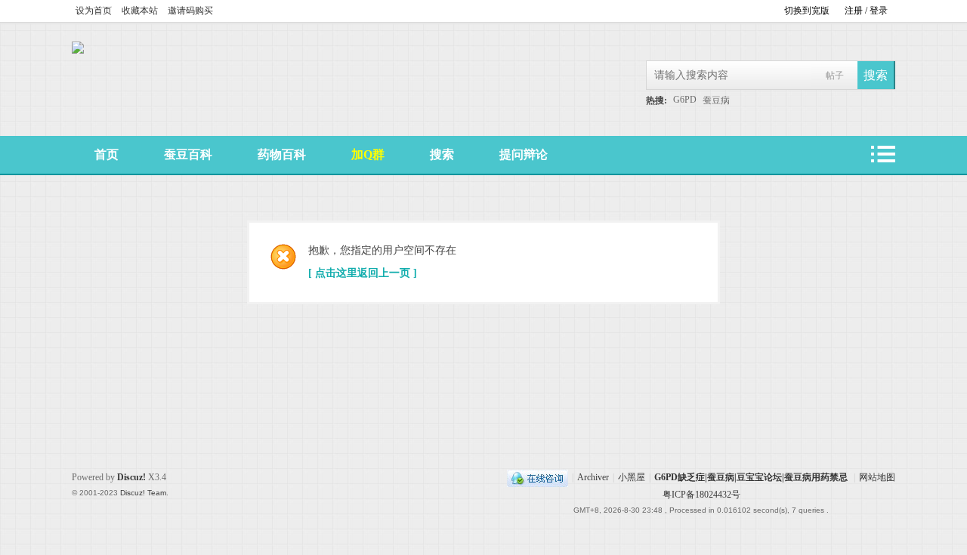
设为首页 (94, 10)
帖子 (835, 75)
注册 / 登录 (866, 10)
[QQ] (537, 477)
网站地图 (877, 477)
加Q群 (368, 154)
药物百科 (282, 154)
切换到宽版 (807, 10)
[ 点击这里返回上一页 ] (362, 273)
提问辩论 (523, 154)
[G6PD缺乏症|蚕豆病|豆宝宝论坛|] (78, 50)
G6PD (685, 99)
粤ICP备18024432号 (701, 494)
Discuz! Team (143, 493)
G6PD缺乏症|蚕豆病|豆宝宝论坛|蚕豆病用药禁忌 (751, 477)
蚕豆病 (716, 100)
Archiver (593, 477)
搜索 (442, 154)
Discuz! (131, 477)
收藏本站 (140, 10)
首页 (106, 154)
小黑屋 (631, 477)
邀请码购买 (190, 10)
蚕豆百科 (188, 154)
